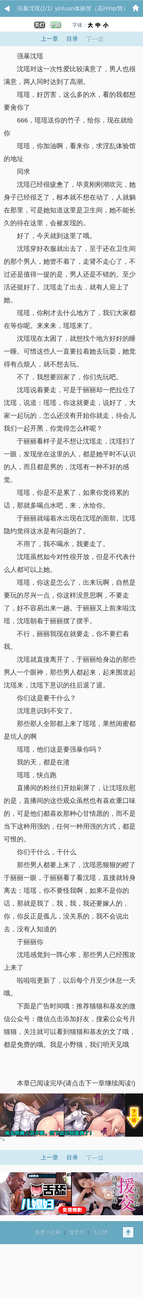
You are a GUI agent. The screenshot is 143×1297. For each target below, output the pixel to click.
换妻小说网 (48, 1232)
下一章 (94, 39)
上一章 (49, 39)
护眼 (56, 25)
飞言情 (100, 1232)
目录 (72, 39)
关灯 (39, 25)
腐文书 (76, 1232)
